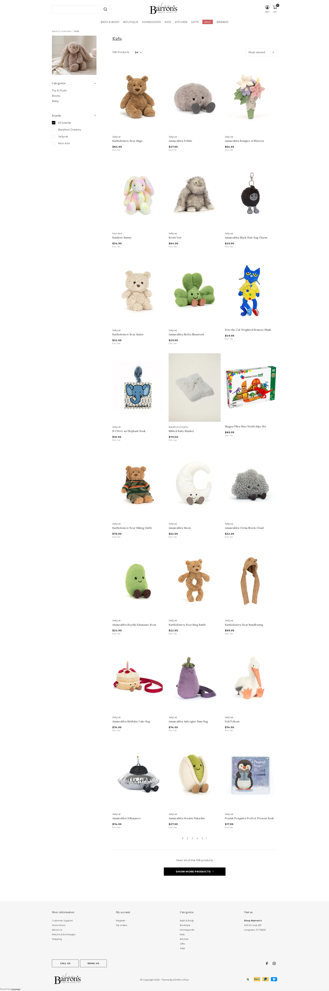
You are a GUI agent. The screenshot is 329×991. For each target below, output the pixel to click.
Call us (65, 963)
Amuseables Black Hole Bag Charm (246, 237)
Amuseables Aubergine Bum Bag (188, 721)
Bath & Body (110, 22)
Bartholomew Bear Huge (127, 141)
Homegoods (151, 22)
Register (120, 920)
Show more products (193, 871)
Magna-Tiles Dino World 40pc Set (245, 426)
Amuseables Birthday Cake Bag (131, 721)
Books (56, 95)
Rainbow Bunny (121, 237)
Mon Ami (64, 143)
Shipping (57, 939)
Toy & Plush (59, 90)
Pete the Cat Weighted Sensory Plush (248, 329)
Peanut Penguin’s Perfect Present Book (249, 818)
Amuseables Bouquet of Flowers (244, 141)
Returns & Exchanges (63, 934)
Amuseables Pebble (180, 141)
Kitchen (181, 22)
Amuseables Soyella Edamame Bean (134, 624)
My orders (121, 925)
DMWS (177, 979)
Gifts (195, 22)
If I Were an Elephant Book (128, 431)
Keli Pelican (232, 721)
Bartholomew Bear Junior (128, 334)
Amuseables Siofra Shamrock (186, 334)
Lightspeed (15, 989)
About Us (57, 929)
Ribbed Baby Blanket (181, 431)
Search (105, 9)
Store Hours (58, 925)
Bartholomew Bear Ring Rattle (187, 624)
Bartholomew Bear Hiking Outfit (132, 528)
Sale (207, 22)
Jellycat (63, 136)
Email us (93, 963)
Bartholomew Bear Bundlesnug (244, 624)
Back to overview (61, 31)
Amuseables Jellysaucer (126, 818)
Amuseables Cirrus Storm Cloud (244, 528)
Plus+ (186, 979)
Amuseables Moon (180, 528)
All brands (64, 122)
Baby (55, 101)
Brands (222, 22)
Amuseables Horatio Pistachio (187, 818)
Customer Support (62, 920)
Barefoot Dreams (69, 129)
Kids (168, 22)
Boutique (130, 22)
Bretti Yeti (175, 237)
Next (206, 838)
